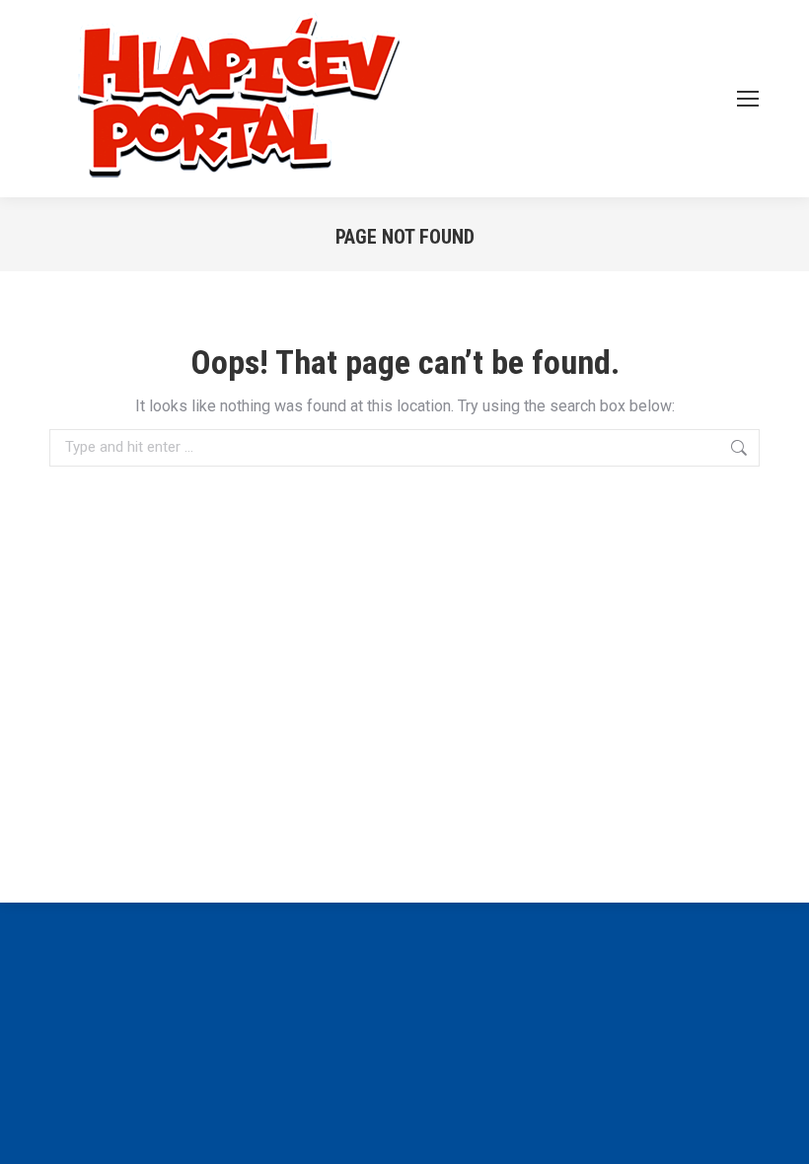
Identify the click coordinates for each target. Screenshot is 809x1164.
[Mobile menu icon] (748, 98)
